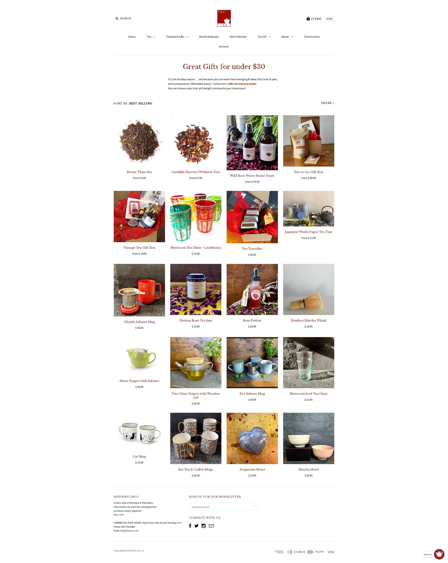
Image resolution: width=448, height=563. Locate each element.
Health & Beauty (209, 36)
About (285, 36)
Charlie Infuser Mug (139, 322)
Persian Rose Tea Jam (196, 320)
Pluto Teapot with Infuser (139, 381)
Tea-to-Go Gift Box (308, 172)
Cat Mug (139, 456)
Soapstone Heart (252, 469)
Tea (149, 36)
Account (224, 46)
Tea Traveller (252, 248)
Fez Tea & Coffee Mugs (195, 469)
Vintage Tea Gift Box (139, 247)
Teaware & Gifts (175, 36)
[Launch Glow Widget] (439, 554)
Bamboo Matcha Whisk (308, 320)
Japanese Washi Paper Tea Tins (308, 232)
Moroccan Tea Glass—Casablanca (195, 247)
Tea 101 (262, 36)
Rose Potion (252, 320)
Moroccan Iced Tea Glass (309, 393)
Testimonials (312, 36)
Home (132, 36)
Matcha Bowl (309, 469)
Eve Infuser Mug (252, 393)
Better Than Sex (139, 172)
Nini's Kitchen (238, 36)
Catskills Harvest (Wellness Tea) (196, 172)
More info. (119, 514)
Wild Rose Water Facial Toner (252, 175)
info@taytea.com (129, 530)
